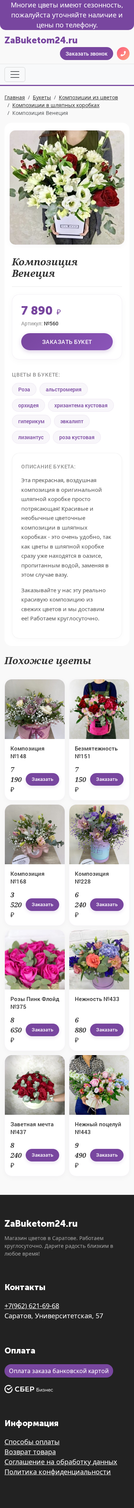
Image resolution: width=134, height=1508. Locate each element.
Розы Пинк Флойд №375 (34, 1002)
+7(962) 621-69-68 (31, 1305)
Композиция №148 (27, 752)
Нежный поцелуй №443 (98, 1128)
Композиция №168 (27, 877)
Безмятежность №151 (96, 752)
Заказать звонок (87, 53)
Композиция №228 (92, 877)
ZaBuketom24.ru (41, 40)
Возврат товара (30, 1451)
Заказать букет (67, 341)
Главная (14, 97)
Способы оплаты (32, 1441)
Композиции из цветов (88, 97)
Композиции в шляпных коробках (55, 105)
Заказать (42, 779)
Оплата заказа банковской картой (59, 1371)
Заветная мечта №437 (32, 1128)
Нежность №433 (97, 998)
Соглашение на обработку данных (60, 1461)
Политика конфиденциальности (57, 1471)
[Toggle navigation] (14, 74)
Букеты (42, 97)
